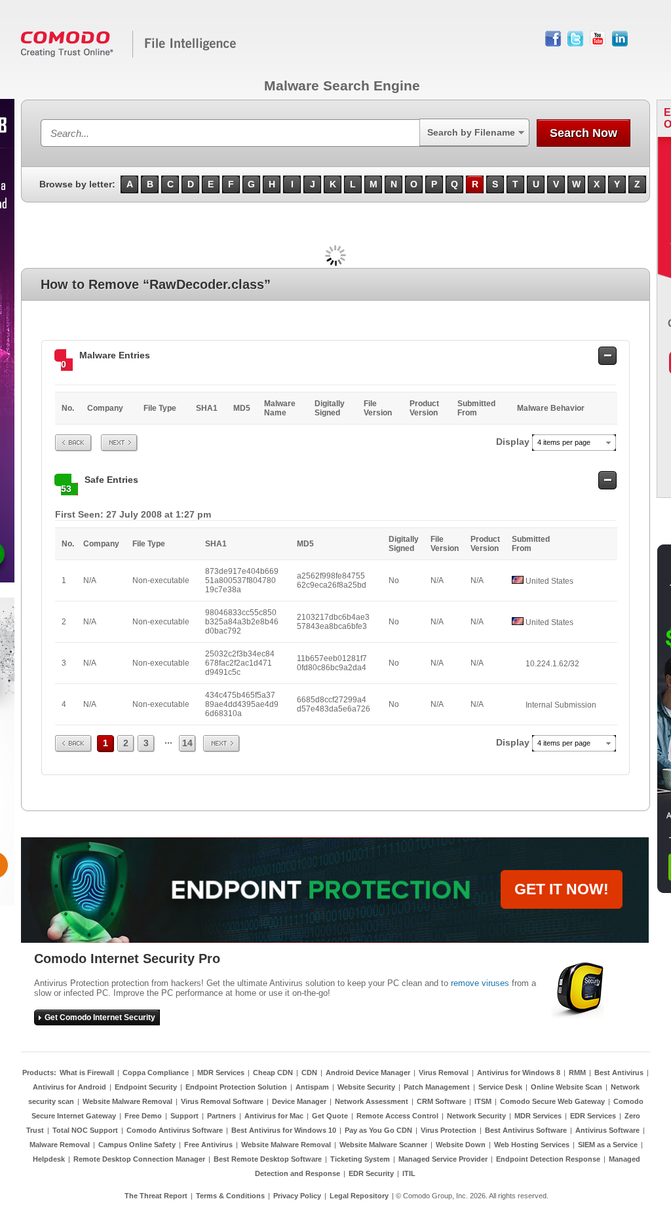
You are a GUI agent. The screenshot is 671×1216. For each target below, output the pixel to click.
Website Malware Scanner (383, 1145)
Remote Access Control (397, 1116)
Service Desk (500, 1087)
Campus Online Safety (137, 1145)
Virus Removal (444, 1072)
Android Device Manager (368, 1072)
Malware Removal (59, 1145)
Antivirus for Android (69, 1087)
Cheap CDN (273, 1072)
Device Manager (299, 1101)
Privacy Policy (297, 1196)
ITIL (408, 1173)
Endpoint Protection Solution (236, 1087)
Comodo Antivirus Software (174, 1130)
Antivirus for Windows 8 (518, 1072)
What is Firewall (87, 1072)
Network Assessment (371, 1101)
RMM (577, 1072)
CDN (309, 1072)
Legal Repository (359, 1196)
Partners (221, 1116)
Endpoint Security (146, 1087)
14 (187, 743)
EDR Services (593, 1116)
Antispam (312, 1087)
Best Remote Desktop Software (268, 1159)
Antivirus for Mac (273, 1116)
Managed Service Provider (443, 1159)
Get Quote (330, 1116)
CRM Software (441, 1101)
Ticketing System (360, 1159)
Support (184, 1116)
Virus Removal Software (222, 1101)
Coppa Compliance (156, 1072)
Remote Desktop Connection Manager (139, 1159)
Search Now (583, 133)
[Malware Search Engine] (129, 55)
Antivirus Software (607, 1130)
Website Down (461, 1145)
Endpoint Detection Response (548, 1159)
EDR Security (371, 1173)
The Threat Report (156, 1196)
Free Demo (143, 1116)
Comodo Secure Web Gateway (552, 1101)
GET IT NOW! (561, 889)
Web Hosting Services (531, 1145)
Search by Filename (471, 132)
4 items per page (563, 442)
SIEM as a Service (608, 1145)
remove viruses (480, 983)
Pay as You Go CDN (378, 1130)
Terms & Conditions (230, 1196)
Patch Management (437, 1087)
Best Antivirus (618, 1072)
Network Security (476, 1116)
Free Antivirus (208, 1145)
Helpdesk (49, 1159)
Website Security (366, 1087)
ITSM (482, 1101)
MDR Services (220, 1072)
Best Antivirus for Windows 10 (283, 1130)
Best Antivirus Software (526, 1130)
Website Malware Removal (127, 1101)
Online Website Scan (566, 1087)
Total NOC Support (85, 1130)
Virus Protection (448, 1130)
